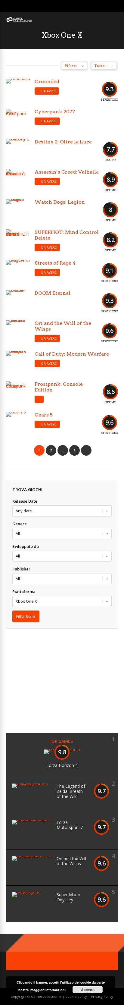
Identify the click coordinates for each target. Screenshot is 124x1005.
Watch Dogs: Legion (60, 202)
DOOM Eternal (52, 293)
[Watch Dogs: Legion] (18, 211)
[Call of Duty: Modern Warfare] (18, 363)
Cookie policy (76, 996)
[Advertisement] (56, 680)
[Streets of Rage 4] (18, 272)
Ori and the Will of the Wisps (71, 861)
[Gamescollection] (19, 21)
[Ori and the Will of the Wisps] (18, 332)
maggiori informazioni (48, 990)
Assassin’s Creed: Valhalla (67, 172)
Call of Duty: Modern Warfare (72, 354)
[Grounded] (18, 91)
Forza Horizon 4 (62, 765)
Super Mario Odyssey (68, 897)
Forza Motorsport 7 (70, 824)
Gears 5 (44, 415)
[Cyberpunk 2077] (18, 121)
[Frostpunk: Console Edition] (18, 393)
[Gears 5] (18, 424)
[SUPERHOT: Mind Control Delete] (18, 241)
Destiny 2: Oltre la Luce (63, 142)
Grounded (47, 81)
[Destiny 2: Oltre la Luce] (18, 151)
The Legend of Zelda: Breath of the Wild (71, 791)
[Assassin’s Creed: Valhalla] (18, 181)
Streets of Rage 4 (55, 263)
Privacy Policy (102, 996)
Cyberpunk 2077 (55, 112)
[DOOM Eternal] (18, 302)
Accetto (88, 989)
